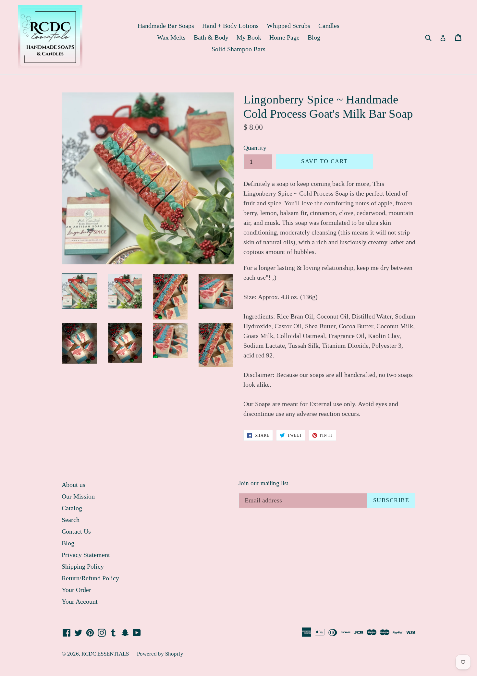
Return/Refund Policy (90, 578)
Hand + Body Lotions (230, 25)
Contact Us (76, 531)
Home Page (284, 37)
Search (71, 519)
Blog (314, 37)
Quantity (254, 147)
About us (73, 484)
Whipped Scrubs (288, 25)
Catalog (72, 508)
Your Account (80, 601)
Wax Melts (171, 37)
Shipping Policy (83, 566)
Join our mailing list (263, 483)
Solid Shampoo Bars (238, 49)
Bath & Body (211, 37)
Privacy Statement (86, 554)
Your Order (76, 589)
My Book (249, 37)
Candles (328, 25)
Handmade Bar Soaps (166, 25)
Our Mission (78, 496)
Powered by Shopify (160, 654)
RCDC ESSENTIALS (105, 654)
